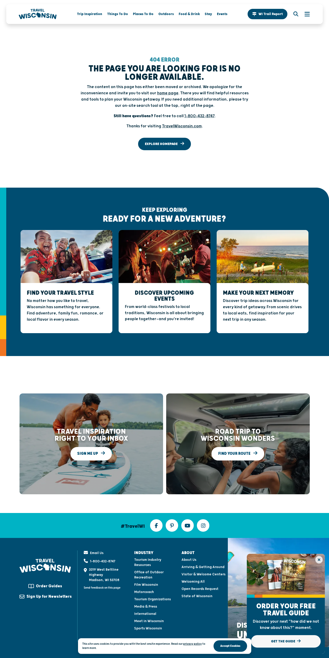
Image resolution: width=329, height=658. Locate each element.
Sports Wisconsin (148, 628)
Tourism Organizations (152, 599)
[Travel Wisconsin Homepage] (38, 14)
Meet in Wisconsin (149, 621)
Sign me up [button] (88, 453)
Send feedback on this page (102, 587)
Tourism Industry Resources (147, 562)
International (145, 614)
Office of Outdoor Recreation (149, 575)
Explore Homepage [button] (161, 144)
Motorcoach (144, 592)
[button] (267, 14)
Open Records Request (200, 589)
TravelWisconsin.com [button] (182, 126)
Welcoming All (193, 582)
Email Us (97, 553)
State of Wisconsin (197, 596)
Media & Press (145, 606)
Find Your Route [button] (234, 453)
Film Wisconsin (146, 585)
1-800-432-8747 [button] (199, 116)
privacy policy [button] (192, 644)
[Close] (319, 559)
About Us (189, 560)
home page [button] (167, 93)
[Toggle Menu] (304, 14)
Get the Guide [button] (283, 641)
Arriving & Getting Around (203, 567)
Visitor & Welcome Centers (203, 574)
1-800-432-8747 (102, 561)
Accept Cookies (230, 646)
